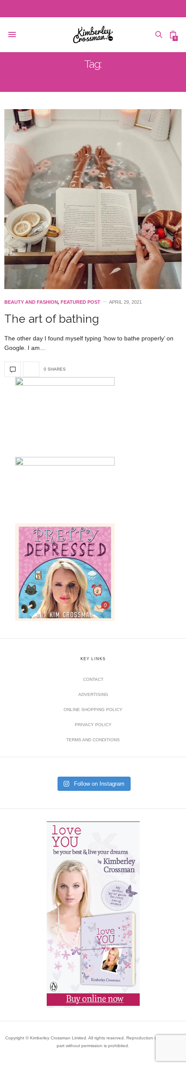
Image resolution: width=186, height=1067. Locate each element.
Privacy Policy (93, 724)
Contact (93, 679)
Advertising (93, 694)
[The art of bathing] (93, 199)
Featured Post (80, 302)
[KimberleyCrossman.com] (93, 34)
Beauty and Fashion (31, 302)
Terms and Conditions (93, 739)
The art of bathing (51, 318)
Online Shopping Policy (93, 709)
